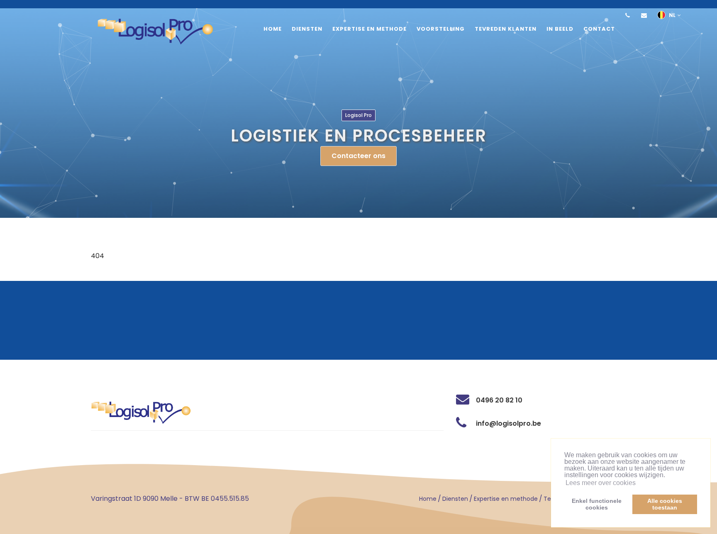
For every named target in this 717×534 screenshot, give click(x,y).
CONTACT (599, 29)
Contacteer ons (358, 156)
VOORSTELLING (441, 29)
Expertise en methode (506, 499)
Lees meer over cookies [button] (601, 482)
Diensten (455, 499)
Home (428, 499)
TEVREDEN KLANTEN (506, 29)
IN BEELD (559, 29)
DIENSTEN (307, 29)
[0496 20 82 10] (627, 15)
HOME (272, 29)
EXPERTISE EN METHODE (369, 29)
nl (672, 15)
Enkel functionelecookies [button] (597, 504)
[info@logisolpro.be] (644, 15)
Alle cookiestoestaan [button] (664, 504)
